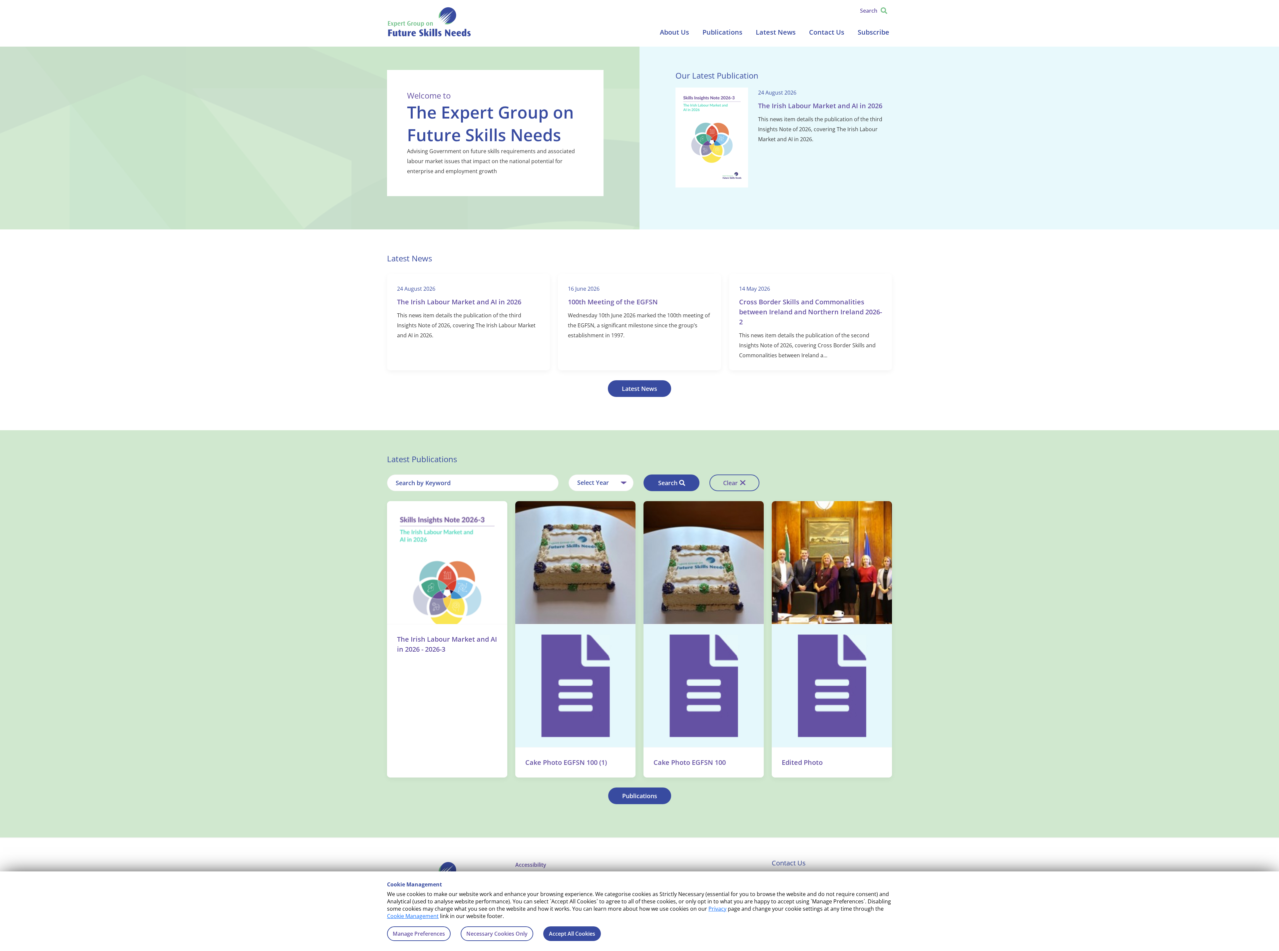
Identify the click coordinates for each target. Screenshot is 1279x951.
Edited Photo (802, 762)
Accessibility (530, 864)
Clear (730, 483)
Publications (722, 32)
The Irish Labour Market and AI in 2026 (820, 105)
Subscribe (873, 32)
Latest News (776, 32)
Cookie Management (413, 916)
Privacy (717, 908)
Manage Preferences (419, 933)
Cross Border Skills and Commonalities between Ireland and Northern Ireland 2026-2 (810, 311)
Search (667, 483)
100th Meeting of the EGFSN (613, 301)
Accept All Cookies (572, 933)
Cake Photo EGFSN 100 (689, 762)
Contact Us (826, 32)
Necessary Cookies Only (497, 933)
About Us (674, 32)
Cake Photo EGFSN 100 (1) (566, 762)
